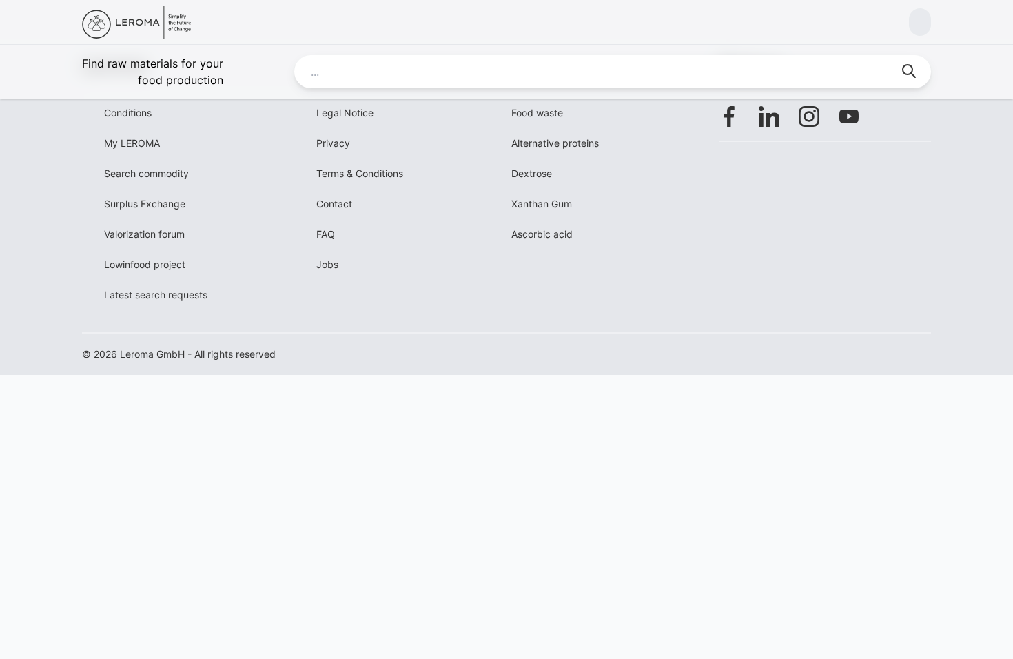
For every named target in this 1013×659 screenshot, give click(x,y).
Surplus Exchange (144, 204)
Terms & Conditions (359, 173)
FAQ (325, 234)
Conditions (128, 113)
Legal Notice (345, 113)
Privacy (333, 143)
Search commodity (146, 173)
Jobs (327, 264)
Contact (334, 204)
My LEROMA (132, 143)
